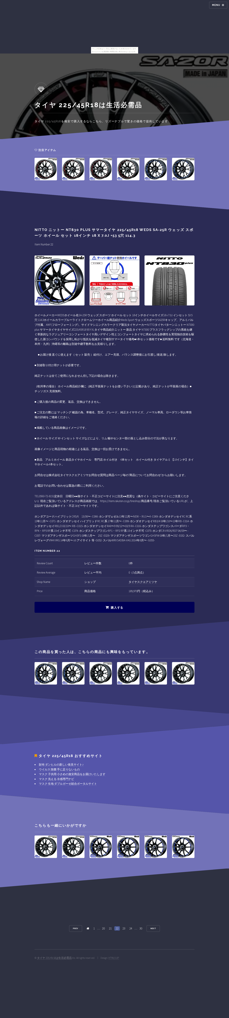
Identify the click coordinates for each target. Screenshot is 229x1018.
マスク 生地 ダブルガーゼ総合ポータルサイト (68, 784)
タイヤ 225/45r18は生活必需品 (54, 957)
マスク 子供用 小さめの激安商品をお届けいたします (72, 774)
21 (110, 928)
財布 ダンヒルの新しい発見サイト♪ (61, 764)
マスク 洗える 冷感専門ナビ (56, 779)
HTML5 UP (113, 957)
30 (140, 928)
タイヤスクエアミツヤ (143, 582)
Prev (75, 928)
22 (117, 928)
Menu (216, 5)
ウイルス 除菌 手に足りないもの (59, 769)
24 (130, 928)
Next (153, 928)
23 (124, 928)
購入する (117, 607)
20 (103, 928)
